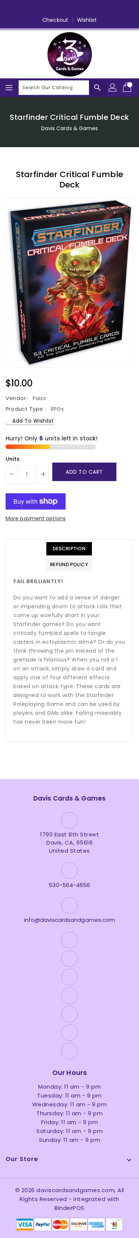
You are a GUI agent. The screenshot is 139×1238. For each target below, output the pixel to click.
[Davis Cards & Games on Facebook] (27, 8)
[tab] (69, 548)
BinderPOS (69, 1208)
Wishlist (87, 20)
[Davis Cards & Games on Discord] (83, 8)
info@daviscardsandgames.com (69, 920)
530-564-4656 (69, 885)
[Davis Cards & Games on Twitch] (97, 8)
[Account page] (113, 87)
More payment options (36, 518)
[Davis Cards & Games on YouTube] (69, 8)
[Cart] (127, 87)
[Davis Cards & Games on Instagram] (55, 8)
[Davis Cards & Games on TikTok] (112, 8)
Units (13, 458)
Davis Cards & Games (69, 128)
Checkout (55, 20)
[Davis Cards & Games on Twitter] (41, 8)
